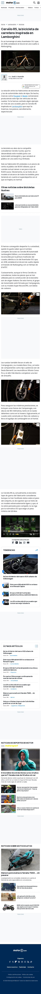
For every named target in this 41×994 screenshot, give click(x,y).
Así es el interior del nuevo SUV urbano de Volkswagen (18, 652)
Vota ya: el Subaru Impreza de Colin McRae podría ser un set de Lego (18, 702)
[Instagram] (22, 962)
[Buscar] (34, 3)
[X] (13, 962)
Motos (13, 697)
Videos (30, 7)
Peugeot (16, 96)
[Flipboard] (16, 962)
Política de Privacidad (14, 974)
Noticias (4, 7)
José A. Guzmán (18, 77)
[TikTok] (31, 962)
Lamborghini (12, 24)
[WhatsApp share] (24, 542)
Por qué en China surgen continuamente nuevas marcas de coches (18, 677)
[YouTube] (25, 962)
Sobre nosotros (12, 967)
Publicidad (22, 967)
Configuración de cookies (14, 977)
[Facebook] (10, 962)
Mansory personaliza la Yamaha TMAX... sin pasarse (19, 694)
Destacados (20, 7)
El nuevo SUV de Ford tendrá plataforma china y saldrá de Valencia (20, 669)
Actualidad (14, 680)
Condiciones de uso (29, 977)
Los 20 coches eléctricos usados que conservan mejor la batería (16, 686)
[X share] (17, 542)
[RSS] (28, 962)
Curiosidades (14, 664)
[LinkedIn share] (20, 542)
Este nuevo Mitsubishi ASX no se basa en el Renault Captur (18, 661)
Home (3, 24)
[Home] (13, 2)
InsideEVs (14, 689)
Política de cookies (27, 974)
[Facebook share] (13, 542)
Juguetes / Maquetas (18, 705)
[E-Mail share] (28, 542)
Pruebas (11, 7)
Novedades (13, 655)
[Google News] (19, 962)
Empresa (13, 672)
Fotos (37, 7)
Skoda (24, 96)
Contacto (30, 967)
